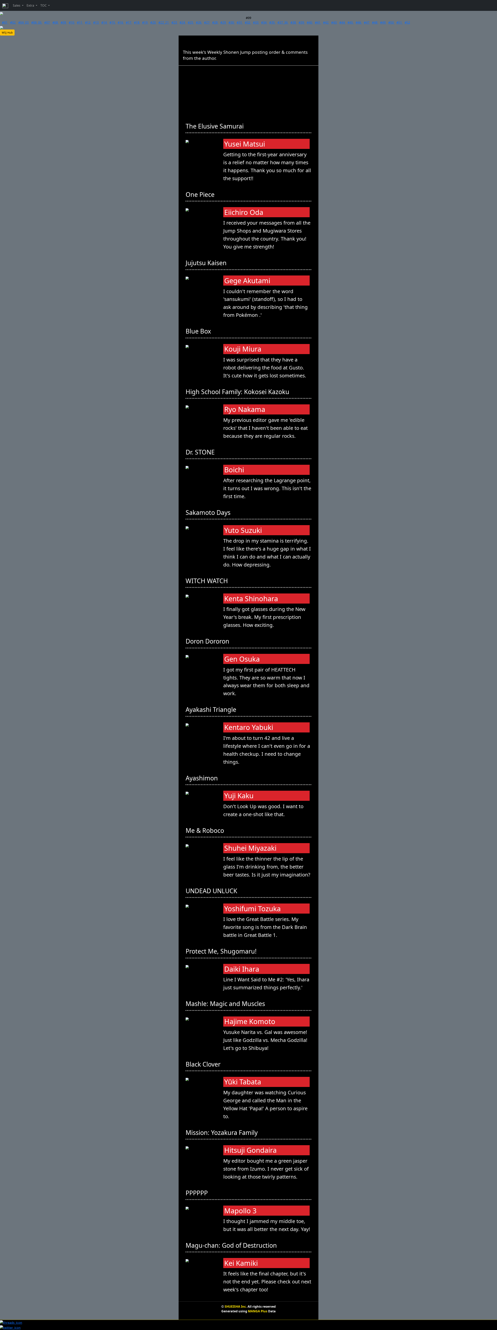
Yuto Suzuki (243, 530)
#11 (80, 22)
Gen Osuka (242, 659)
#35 (272, 22)
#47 (367, 22)
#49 (383, 22)
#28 (215, 22)
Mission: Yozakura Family (222, 1132)
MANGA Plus (257, 1311)
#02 (13, 22)
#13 (96, 22)
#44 (342, 22)
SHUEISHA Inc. (236, 1306)
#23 (174, 22)
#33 (256, 22)
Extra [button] (31, 5)
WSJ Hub (7, 32)
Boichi (234, 469)
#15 (112, 22)
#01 (5, 22)
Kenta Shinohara (251, 598)
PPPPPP (197, 1193)
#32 (248, 22)
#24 (183, 22)
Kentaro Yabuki (248, 727)
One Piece (201, 194)
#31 (240, 22)
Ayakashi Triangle (212, 709)
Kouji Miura (242, 349)
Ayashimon (202, 778)
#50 (391, 22)
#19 (145, 22)
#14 (104, 22)
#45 (351, 22)
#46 (359, 22)
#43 (334, 22)
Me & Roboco (206, 830)
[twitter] (10, 1327)
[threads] (11, 1322)
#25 (191, 22)
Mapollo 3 (240, 1210)
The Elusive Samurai (215, 126)
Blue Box (199, 331)
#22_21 (163, 22)
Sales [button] (17, 5)
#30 (232, 22)
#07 (47, 22)
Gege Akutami (247, 280)
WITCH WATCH (207, 581)
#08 (55, 22)
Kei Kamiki (241, 1263)
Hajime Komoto (249, 1021)
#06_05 (36, 22)
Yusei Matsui (244, 144)
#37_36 (282, 22)
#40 (310, 22)
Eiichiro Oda (243, 212)
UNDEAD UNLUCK (212, 891)
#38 (293, 22)
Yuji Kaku (239, 795)
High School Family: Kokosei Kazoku (238, 391)
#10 (72, 22)
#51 (399, 22)
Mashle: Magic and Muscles (226, 1003)
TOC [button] (43, 5)
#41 (318, 22)
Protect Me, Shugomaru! (222, 951)
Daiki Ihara (241, 969)
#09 (64, 22)
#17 (129, 22)
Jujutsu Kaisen (207, 263)
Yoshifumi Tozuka (252, 908)
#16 (121, 22)
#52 (407, 22)
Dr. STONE (201, 452)
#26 (199, 22)
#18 (137, 22)
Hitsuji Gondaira (250, 1150)
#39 (302, 22)
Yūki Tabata (242, 1082)
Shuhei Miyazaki (250, 848)
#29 (223, 22)
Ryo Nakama (244, 409)
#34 (264, 22)
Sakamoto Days (209, 512)
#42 (326, 22)
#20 (153, 22)
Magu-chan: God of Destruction (232, 1245)
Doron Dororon (208, 641)
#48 (375, 22)
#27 (207, 22)
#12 (88, 22)
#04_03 (23, 22)
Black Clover (204, 1064)
